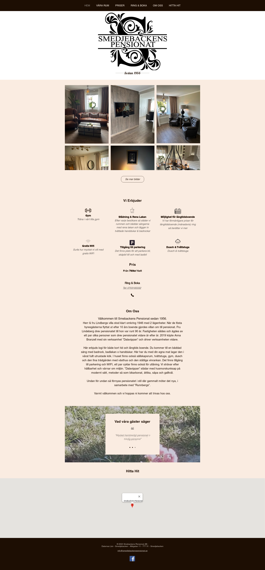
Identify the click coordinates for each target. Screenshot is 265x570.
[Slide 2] (132, 447)
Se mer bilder (132, 179)
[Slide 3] (135, 447)
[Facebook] (132, 558)
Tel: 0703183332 (132, 287)
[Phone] (132, 295)
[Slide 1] (129, 447)
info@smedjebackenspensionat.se (133, 551)
